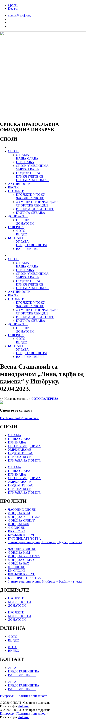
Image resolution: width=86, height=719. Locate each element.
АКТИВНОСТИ (19, 183)
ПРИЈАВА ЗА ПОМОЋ (32, 180)
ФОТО (20, 230)
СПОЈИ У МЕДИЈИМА (32, 165)
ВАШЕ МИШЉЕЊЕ (30, 248)
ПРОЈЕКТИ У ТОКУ (30, 194)
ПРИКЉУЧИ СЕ (19, 457)
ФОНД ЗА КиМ (19, 513)
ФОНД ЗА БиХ (18, 524)
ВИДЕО (21, 234)
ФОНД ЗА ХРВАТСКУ (24, 517)
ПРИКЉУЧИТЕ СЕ (29, 176)
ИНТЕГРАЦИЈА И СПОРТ (35, 209)
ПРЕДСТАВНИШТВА (31, 245)
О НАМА (22, 155)
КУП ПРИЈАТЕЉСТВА (24, 538)
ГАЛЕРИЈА (16, 227)
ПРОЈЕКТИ (16, 191)
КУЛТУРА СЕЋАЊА (30, 212)
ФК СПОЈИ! (16, 527)
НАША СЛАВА (27, 158)
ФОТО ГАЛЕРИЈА (44, 398)
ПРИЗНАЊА (25, 162)
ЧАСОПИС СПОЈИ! (30, 198)
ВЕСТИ (13, 187)
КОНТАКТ (15, 238)
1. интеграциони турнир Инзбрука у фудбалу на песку (45, 542)
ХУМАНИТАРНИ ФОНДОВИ (37, 201)
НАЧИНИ (23, 220)
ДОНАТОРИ (25, 223)
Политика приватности (32, 696)
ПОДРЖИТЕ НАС (28, 173)
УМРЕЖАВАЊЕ (27, 169)
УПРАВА (22, 241)
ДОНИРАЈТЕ (18, 216)
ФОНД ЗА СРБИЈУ (21, 520)
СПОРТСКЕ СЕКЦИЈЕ (32, 205)
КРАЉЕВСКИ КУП (21, 535)
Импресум (7, 696)
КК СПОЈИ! (16, 531)
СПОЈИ (13, 151)
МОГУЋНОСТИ (19, 602)
